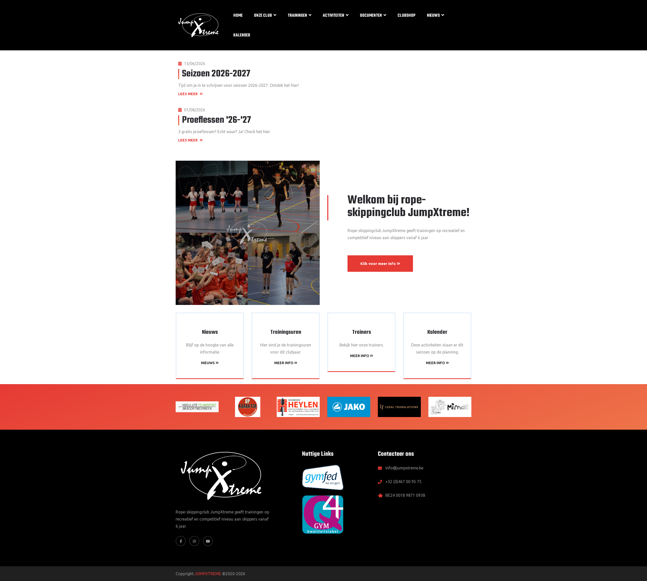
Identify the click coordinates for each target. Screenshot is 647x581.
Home (238, 15)
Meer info (284, 363)
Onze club (263, 15)
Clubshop (406, 15)
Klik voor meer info (378, 263)
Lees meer (188, 94)
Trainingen (297, 15)
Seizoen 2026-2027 (216, 74)
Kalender (241, 35)
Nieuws (433, 15)
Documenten (371, 15)
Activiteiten (333, 15)
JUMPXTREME (208, 573)
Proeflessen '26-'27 (216, 120)
